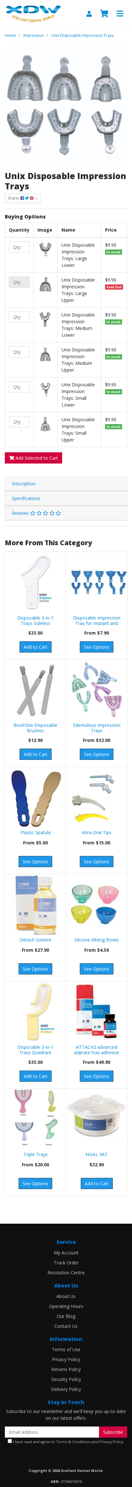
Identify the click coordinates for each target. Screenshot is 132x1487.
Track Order (66, 1263)
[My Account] (89, 14)
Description (24, 484)
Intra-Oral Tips (96, 832)
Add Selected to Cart (36, 458)
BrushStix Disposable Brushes (35, 728)
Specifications (26, 498)
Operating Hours (66, 1306)
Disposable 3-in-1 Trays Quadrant (35, 1050)
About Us (66, 1296)
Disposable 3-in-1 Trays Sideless (35, 620)
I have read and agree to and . (68, 1441)
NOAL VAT (97, 1154)
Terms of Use (66, 1349)
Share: (14, 198)
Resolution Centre (66, 1272)
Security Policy (66, 1379)
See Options (96, 647)
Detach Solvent (35, 940)
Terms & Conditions (73, 1441)
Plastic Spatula (36, 832)
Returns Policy (66, 1369)
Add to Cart (35, 647)
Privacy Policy (66, 1359)
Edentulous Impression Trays (96, 728)
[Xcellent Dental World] (33, 13)
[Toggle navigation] (119, 13)
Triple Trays (35, 1154)
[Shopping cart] (104, 13)
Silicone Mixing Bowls (96, 940)
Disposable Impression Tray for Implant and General (96, 623)
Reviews (21, 513)
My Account (66, 1253)
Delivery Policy (66, 1389)
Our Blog (66, 1316)
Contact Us (66, 1326)
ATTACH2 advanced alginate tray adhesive (96, 1050)
